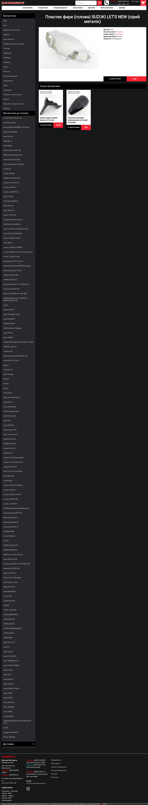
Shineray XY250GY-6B (11, 568)
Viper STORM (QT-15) (11, 661)
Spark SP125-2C (9, 587)
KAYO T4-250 (8, 196)
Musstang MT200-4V (11, 522)
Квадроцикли (56, 760)
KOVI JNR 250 (8, 210)
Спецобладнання (60, 8)
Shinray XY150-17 (9, 573)
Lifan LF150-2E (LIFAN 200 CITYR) (15, 229)
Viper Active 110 (9, 642)
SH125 (5, 541)
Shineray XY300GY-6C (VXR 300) (15, 293)
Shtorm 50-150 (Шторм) (12, 578)
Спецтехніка (43, 8)
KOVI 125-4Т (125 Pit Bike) (13, 471)
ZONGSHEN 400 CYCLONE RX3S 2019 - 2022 (17, 722)
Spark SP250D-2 (9, 319)
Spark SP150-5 (8, 310)
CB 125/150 (7, 393)
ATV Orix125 (7, 370)
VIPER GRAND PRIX (10, 614)
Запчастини (77, 8)
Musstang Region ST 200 (12, 270)
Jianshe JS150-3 (9, 187)
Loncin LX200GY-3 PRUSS (12, 247)
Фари (5, 85)
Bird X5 (6, 384)
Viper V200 (7, 675)
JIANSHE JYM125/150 (11, 178)
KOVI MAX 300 (8, 476)
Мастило (91, 8)
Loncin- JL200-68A (10, 504)
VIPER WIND (7, 638)
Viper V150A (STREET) (11, 665)
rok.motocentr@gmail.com (36, 783)
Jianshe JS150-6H (10, 467)
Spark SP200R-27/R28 (11, 314)
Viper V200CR (8, 684)
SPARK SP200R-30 (10, 550)
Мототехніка (27, 8)
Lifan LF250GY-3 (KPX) (11, 238)
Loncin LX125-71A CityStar (13, 485)
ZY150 (5, 728)
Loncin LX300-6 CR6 (10, 499)
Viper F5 (6, 647)
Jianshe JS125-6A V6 (11, 183)
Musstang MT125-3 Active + (13, 261)
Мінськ (6, 365)
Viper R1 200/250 (9, 656)
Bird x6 (5, 388)
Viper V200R (7, 698)
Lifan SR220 (7, 243)
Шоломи (122, 8)
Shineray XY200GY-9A (11, 289)
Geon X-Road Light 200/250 (13, 164)
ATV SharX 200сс (9, 123)
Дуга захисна (8, 39)
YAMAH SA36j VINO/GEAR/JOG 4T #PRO (18, 342)
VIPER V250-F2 (8, 633)
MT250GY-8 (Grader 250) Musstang (16, 508)
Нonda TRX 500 (9, 737)
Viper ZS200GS (8, 707)
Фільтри (6, 71)
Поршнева (7, 90)
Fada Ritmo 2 (8, 402)
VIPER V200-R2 (9, 624)
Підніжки (6, 62)
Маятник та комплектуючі (13, 104)
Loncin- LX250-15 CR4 (11, 257)
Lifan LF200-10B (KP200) (12, 233)
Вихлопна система (10, 76)
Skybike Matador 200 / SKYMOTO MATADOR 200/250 (15, 299)
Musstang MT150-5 (10, 517)
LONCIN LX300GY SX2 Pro (13, 220)
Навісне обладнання (59, 767)
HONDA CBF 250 (9, 439)
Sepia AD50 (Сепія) (10, 559)
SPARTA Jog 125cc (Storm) (13, 554)
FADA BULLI (7, 141)
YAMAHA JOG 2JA (10, 347)
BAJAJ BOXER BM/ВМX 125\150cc (16, 127)
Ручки (5, 67)
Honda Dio (7, 169)
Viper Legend (8, 651)
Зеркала (6, 108)
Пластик (6, 48)
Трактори (54, 777)
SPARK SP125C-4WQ (10, 275)
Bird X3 (6, 379)
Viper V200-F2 (8, 679)
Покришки (7, 53)
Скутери (54, 774)
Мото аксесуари (107, 8)
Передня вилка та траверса (13, 44)
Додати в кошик (116, 78)
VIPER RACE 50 (9, 619)
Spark (5, 305)
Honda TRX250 (8, 173)
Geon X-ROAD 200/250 (11, 160)
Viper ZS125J (8, 333)
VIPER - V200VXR (9, 610)
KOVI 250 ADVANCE (10, 201)
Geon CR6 (7, 420)
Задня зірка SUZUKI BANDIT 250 (15, 356)
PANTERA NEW (8, 531)
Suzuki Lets (7, 596)
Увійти (136, 1)
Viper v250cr (7, 712)
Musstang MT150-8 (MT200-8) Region (17, 266)
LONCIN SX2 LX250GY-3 (12, 224)
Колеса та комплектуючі (12, 95)
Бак (4, 25)
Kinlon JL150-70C (9, 215)
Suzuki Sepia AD (9, 601)
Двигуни (6, 34)
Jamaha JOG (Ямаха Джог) (13, 457)
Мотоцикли (55, 763)
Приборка (7, 58)
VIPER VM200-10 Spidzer (12, 328)
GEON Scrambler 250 (11, 411)
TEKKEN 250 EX (9, 323)
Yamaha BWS (8, 716)
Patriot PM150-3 (9, 536)
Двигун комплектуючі (11, 30)
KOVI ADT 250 (8, 206)
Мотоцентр (13, 2)
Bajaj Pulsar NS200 (10, 132)
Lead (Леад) (7, 481)
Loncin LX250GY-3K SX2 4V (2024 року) (18, 252)
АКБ (5, 21)
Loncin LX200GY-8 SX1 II (12, 494)
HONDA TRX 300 (9, 444)
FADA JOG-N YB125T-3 (11, 397)
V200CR (6, 605)
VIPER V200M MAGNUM (12, 628)
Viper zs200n (8, 337)
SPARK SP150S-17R (10, 545)
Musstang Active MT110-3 (12, 513)
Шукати (99, 3)
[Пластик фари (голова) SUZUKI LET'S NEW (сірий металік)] (69, 48)
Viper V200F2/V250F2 (11, 688)
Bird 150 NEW (8, 374)
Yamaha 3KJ (8, 351)
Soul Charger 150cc (10, 582)
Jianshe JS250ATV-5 (10, 192)
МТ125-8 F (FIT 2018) (11, 360)
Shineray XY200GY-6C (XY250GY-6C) (16, 564)
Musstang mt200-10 (10, 527)
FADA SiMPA (7, 146)
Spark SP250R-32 (9, 591)
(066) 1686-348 (10, 783)
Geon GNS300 (8, 425)
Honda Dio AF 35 (9, 448)
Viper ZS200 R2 (8, 702)
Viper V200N (7, 693)
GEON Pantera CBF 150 (11, 150)
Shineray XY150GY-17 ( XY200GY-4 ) (16, 284)
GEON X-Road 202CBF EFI (12, 155)
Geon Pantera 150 (10, 430)
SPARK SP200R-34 (10, 280)
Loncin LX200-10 (9, 490)
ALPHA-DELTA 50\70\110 (12, 118)
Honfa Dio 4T (8, 453)
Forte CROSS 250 (9, 407)
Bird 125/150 (8, 136)
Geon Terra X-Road (10, 434)
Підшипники (8, 81)
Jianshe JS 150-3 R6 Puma (13, 462)
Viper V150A (7, 670)
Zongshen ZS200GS (10, 732)
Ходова (6, 99)
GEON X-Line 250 (9, 416)
